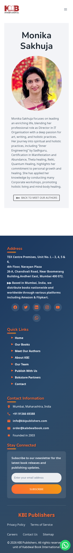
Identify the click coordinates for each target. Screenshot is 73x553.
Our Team (22, 364)
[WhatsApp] (37, 318)
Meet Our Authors (27, 351)
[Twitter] (26, 307)
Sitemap (48, 534)
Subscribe (36, 489)
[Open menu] (65, 9)
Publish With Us (26, 371)
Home (19, 338)
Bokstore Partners (28, 377)
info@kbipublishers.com (30, 421)
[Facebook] (15, 307)
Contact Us (30, 534)
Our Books (22, 344)
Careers (12, 534)
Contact (20, 384)
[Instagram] (47, 307)
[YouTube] (58, 307)
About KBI (22, 358)
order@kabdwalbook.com (31, 428)
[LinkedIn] (37, 307)
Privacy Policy (16, 525)
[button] (65, 545)
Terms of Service (41, 525)
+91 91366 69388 (24, 414)
